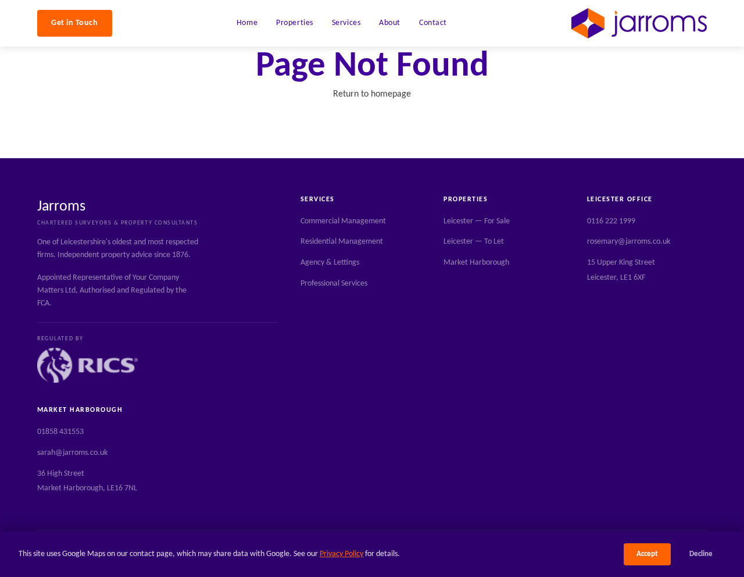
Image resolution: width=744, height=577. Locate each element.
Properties (294, 23)
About (389, 23)
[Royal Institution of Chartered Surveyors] (87, 365)
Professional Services (334, 283)
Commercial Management (343, 221)
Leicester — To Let (473, 241)
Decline (701, 554)
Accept (647, 554)
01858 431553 (60, 432)
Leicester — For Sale (476, 221)
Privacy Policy (341, 554)
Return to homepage (372, 94)
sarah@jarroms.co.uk (72, 452)
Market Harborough (476, 262)
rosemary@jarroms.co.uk (628, 241)
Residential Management (342, 241)
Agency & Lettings (330, 262)
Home (247, 23)
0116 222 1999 (611, 221)
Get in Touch (74, 23)
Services (346, 23)
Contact (433, 23)
